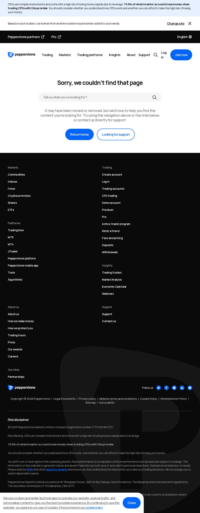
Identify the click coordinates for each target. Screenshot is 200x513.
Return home (79, 134)
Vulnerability (107, 402)
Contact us (109, 321)
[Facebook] (166, 387)
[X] (158, 387)
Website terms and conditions (118, 399)
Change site (176, 23)
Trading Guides (111, 272)
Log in (164, 54)
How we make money (21, 321)
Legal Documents (65, 399)
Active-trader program (116, 224)
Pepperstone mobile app (23, 265)
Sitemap (90, 402)
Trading (47, 55)
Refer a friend (110, 231)
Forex (11, 188)
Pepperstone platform (22, 258)
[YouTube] (190, 387)
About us (13, 314)
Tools (11, 272)
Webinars (108, 293)
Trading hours (17, 335)
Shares (12, 203)
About (131, 55)
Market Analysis (112, 279)
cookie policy (94, 507)
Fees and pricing (112, 238)
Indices (12, 181)
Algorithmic (15, 279)
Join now (181, 55)
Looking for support (116, 134)
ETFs (11, 210)
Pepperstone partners (24, 37)
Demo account (111, 203)
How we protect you (20, 328)
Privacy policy (87, 399)
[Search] (154, 97)
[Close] (190, 23)
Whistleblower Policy (173, 399)
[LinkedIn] (182, 387)
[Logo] (21, 55)
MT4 (11, 244)
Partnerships (16, 377)
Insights (115, 55)
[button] (184, 37)
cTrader (13, 251)
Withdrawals (110, 252)
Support (144, 55)
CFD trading (109, 196)
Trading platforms (90, 55)
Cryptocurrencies (19, 196)
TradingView (16, 230)
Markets (65, 55)
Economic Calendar (114, 286)
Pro (53, 37)
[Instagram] (174, 387)
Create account (112, 174)
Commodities (16, 174)
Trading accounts (113, 188)
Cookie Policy (148, 399)
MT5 (10, 237)
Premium (107, 210)
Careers (13, 356)
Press (11, 342)
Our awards (15, 349)
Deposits (107, 245)
